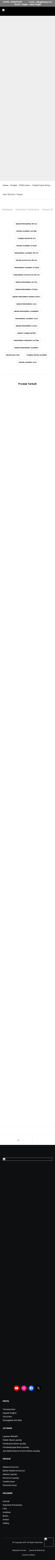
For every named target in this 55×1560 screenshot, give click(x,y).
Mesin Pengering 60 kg (26, 224)
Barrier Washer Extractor (14, 1470)
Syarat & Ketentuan (37, 1550)
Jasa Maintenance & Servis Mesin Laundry (21, 1451)
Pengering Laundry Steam (26, 267)
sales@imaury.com (44, 2)
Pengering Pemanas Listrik (26, 340)
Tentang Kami (9, 1409)
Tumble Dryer (9, 1481)
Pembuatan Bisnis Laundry (14, 1443)
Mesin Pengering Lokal (26, 326)
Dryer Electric (13, 355)
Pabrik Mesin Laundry (12, 1440)
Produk (13, 185)
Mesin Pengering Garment (26, 311)
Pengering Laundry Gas (26, 318)
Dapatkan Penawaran (12, 1505)
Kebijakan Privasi (19, 1550)
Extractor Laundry (11, 1478)
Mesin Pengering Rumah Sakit (26, 296)
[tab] (7, 209)
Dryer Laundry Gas (28, 362)
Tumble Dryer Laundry (36, 355)
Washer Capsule (10, 1474)
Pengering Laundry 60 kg (26, 253)
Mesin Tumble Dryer (26, 333)
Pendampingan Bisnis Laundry (16, 1447)
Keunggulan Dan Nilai (12, 1420)
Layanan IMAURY (10, 1436)
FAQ (5, 1508)
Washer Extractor (11, 1467)
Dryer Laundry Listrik (26, 231)
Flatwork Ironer (10, 1485)
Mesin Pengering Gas (26, 304)
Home (5, 185)
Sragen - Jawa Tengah (31, 4)
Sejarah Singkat (10, 1413)
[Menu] (50, 11)
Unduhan (7, 1512)
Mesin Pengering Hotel (26, 282)
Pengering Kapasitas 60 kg (26, 275)
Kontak (6, 1501)
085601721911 (16, 2)
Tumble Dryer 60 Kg (26, 238)
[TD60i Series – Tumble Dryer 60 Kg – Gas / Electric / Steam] (18, 1140)
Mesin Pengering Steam (26, 289)
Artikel (6, 1519)
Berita (5, 1516)
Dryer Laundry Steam (26, 245)
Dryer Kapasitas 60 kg (26, 260)
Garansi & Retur (28, 1554)
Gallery (6, 1523)
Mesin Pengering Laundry (26, 347)
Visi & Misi (7, 1416)
